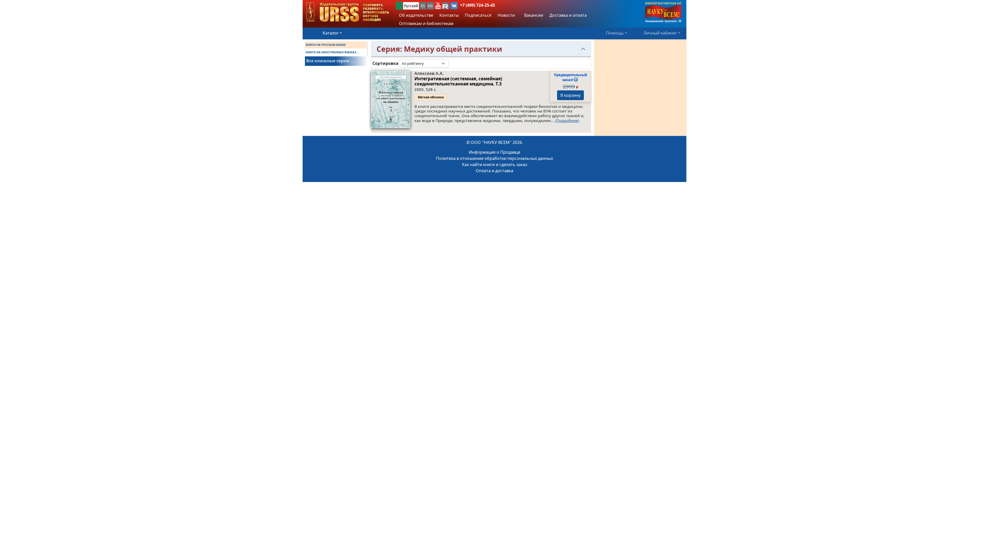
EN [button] (430, 5)
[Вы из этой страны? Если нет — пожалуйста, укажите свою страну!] (399, 6)
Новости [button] (506, 15)
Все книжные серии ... (330, 61)
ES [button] (423, 5)
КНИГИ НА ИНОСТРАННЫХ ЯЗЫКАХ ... (332, 52)
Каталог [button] (331, 33)
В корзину (570, 95)
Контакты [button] (449, 15)
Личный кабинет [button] (660, 33)
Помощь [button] (615, 33)
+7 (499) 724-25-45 (477, 5)
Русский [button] (411, 5)
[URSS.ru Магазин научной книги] (348, 12)
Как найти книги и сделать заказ (494, 164)
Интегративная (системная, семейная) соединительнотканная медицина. (458, 81)
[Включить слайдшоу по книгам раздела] (453, 63)
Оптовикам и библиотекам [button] (426, 23)
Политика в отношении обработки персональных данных (494, 158)
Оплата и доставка (494, 170)
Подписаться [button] (478, 15)
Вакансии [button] (533, 15)
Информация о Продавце (494, 152)
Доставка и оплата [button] (568, 15)
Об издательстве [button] (416, 15)
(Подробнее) (567, 120)
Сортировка (385, 63)
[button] (438, 5)
